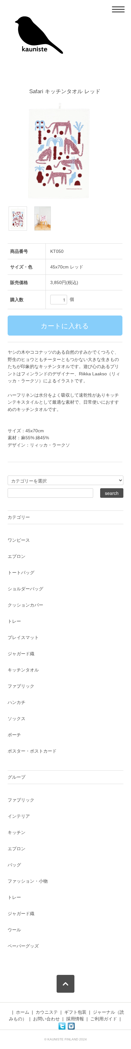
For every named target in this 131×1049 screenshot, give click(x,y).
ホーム (22, 1012)
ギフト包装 (75, 1012)
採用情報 (75, 1018)
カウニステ (47, 1012)
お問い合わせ (46, 1018)
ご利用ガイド (103, 1018)
